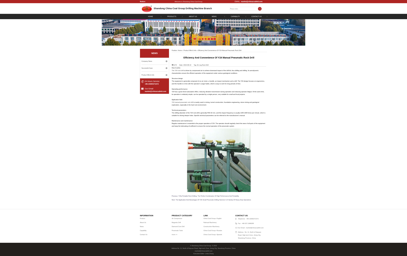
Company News (146, 61)
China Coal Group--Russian (213, 230)
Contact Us (256, 16)
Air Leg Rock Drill (202, 65)
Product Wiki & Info (147, 75)
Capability (235, 16)
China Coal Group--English (213, 218)
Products (171, 16)
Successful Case (147, 68)
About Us (193, 16)
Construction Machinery (211, 226)
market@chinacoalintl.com (251, 1)
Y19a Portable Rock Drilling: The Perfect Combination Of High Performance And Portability (208, 196)
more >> (174, 234)
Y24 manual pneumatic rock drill (182, 102)
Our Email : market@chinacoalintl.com (251, 228)
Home (150, 16)
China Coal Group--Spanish (213, 234)
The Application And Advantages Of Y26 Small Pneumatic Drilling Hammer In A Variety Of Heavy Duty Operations (213, 200)
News (214, 16)
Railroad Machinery (210, 222)
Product (142, 218)
